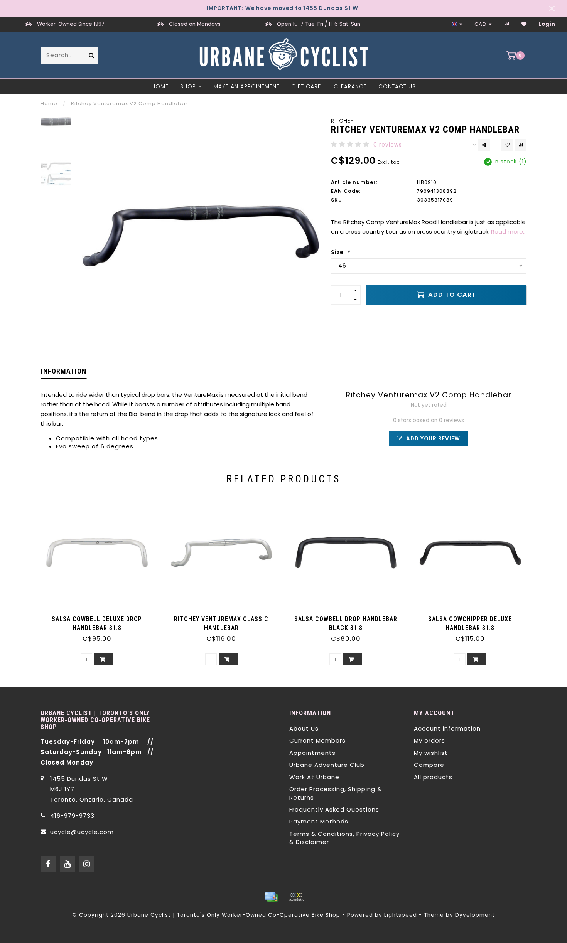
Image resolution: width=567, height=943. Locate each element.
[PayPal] (296, 897)
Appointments (312, 753)
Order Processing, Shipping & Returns (335, 793)
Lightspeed (400, 915)
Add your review (432, 438)
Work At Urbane (314, 777)
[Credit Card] (271, 897)
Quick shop (100, 616)
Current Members (317, 740)
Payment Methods (318, 821)
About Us (304, 728)
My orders (429, 740)
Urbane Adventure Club (326, 765)
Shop (188, 86)
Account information (447, 728)
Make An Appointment (246, 86)
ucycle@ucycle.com (82, 832)
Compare (429, 765)
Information (63, 371)
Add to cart (451, 294)
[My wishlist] (524, 24)
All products (433, 777)
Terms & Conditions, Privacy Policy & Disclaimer (344, 838)
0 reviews (387, 144)
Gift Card (306, 86)
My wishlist (431, 753)
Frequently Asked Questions (334, 809)
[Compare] (507, 24)
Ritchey (342, 121)
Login (546, 24)
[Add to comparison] (520, 145)
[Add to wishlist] (507, 145)
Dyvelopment (475, 915)
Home (160, 86)
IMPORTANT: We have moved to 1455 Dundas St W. (283, 8)
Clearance (350, 86)
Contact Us (397, 86)
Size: (340, 252)
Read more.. (508, 231)
